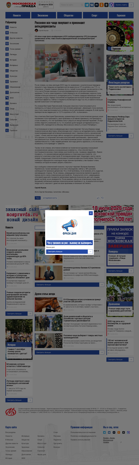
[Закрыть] (91, 213)
